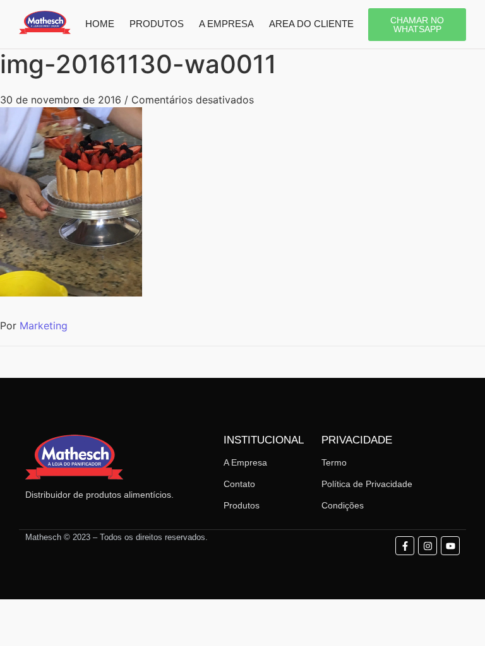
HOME (99, 23)
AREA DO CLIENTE (311, 23)
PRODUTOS (156, 23)
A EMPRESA (226, 23)
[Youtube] (450, 545)
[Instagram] (427, 545)
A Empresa (245, 462)
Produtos (242, 505)
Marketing (44, 325)
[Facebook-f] (404, 545)
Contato (239, 484)
